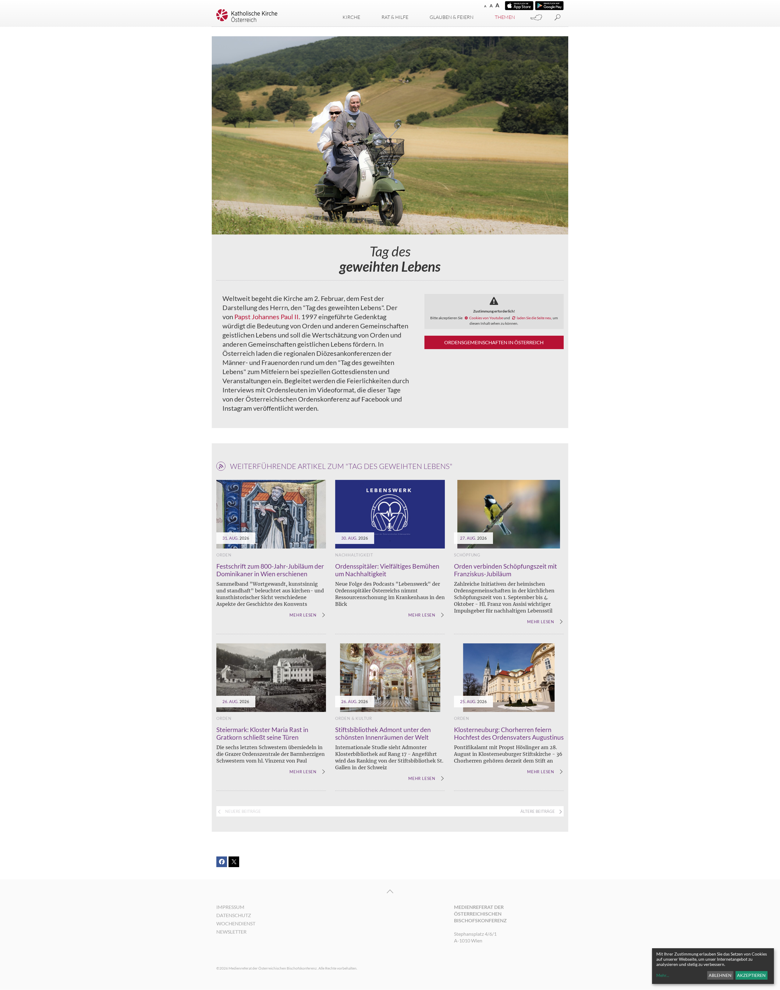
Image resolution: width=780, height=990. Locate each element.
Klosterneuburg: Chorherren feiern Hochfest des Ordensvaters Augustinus (509, 733)
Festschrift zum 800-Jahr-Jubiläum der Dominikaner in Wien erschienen (270, 569)
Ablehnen (720, 975)
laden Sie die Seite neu (534, 318)
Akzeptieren (751, 975)
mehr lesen (303, 615)
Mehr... (662, 975)
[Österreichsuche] (536, 17)
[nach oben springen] (390, 891)
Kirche (351, 17)
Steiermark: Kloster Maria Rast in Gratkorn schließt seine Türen (262, 733)
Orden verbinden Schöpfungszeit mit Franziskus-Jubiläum (505, 569)
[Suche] (557, 17)
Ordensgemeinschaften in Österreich (494, 342)
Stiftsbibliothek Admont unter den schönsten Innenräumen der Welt (383, 733)
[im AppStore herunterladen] (519, 5)
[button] (221, 861)
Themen (505, 17)
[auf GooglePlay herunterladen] (549, 5)
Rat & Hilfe (394, 17)
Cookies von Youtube (486, 318)
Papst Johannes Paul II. (267, 317)
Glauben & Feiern (451, 17)
